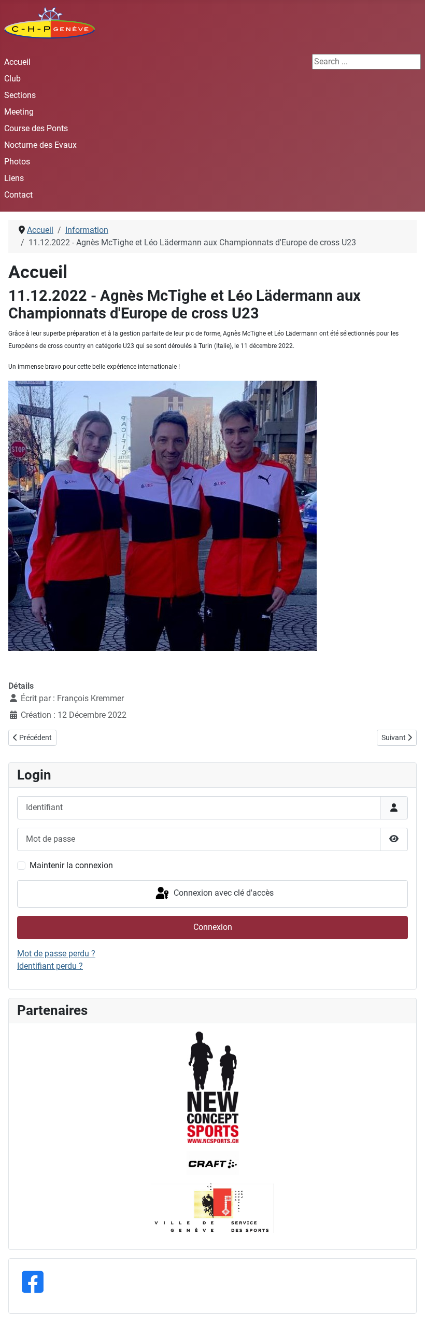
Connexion (212, 927)
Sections (20, 95)
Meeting (19, 112)
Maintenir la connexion (71, 865)
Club (12, 79)
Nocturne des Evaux (40, 145)
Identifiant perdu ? (50, 966)
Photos (17, 161)
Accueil (17, 62)
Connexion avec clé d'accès (223, 893)
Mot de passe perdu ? (56, 953)
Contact (18, 195)
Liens (14, 178)
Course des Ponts (36, 128)
